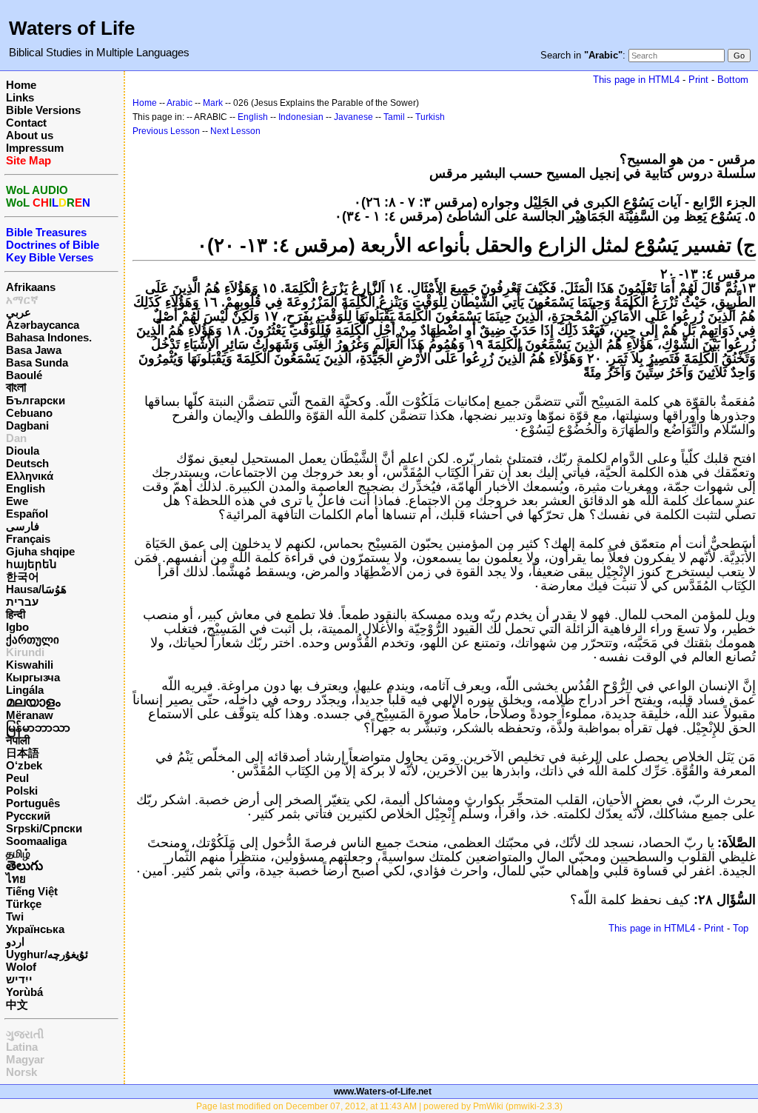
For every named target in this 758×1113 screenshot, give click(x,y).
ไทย (16, 878)
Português (33, 803)
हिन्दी (15, 614)
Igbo (17, 627)
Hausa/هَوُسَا (36, 589)
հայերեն (31, 564)
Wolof (21, 966)
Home (21, 84)
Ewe (17, 501)
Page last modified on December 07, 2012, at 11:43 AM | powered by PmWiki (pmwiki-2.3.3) (379, 1106)
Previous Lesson (166, 131)
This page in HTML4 (636, 79)
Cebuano (29, 413)
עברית (22, 601)
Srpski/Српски (44, 828)
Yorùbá (24, 992)
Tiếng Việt (32, 891)
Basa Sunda (37, 362)
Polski (22, 790)
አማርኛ (22, 299)
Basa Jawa (33, 350)
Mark (213, 103)
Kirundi (25, 652)
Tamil (394, 117)
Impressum (35, 147)
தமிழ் (18, 853)
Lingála (25, 689)
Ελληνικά (29, 475)
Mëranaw (29, 715)
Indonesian (300, 117)
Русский (28, 815)
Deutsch (27, 463)
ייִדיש (19, 979)
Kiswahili (29, 664)
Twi (15, 916)
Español (27, 513)
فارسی (22, 526)
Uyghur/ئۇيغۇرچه (47, 954)
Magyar (25, 1059)
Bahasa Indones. (49, 337)
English (25, 488)
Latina (22, 1046)
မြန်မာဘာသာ (38, 727)
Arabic (179, 103)
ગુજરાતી (25, 1034)
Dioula (22, 450)
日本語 (22, 752)
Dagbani (27, 425)
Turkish (430, 117)
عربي (18, 312)
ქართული (32, 639)
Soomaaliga (36, 841)
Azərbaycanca (42, 324)
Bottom (732, 79)
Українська (35, 929)
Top (740, 928)
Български (35, 400)
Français (28, 538)
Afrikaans (31, 287)
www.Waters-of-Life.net (383, 1091)
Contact (26, 122)
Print (698, 79)
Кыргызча (33, 677)
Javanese (353, 117)
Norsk (21, 1072)
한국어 (22, 576)
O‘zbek (24, 765)
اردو (15, 941)
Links (20, 97)
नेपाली (18, 740)
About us (29, 135)
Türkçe (23, 904)
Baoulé (24, 375)
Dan (16, 438)
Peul (17, 778)
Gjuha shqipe (40, 551)
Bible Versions (43, 110)
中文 (17, 1004)
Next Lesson (235, 131)
